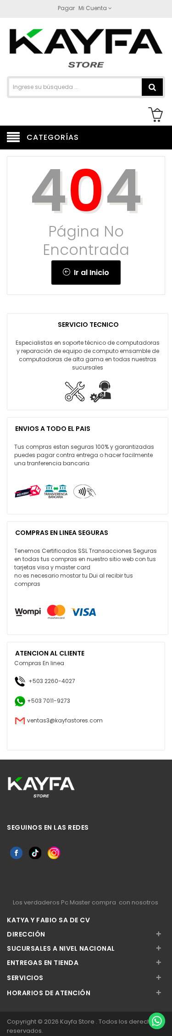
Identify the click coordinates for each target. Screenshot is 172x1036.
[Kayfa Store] (86, 48)
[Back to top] (156, 1001)
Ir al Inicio (89, 272)
